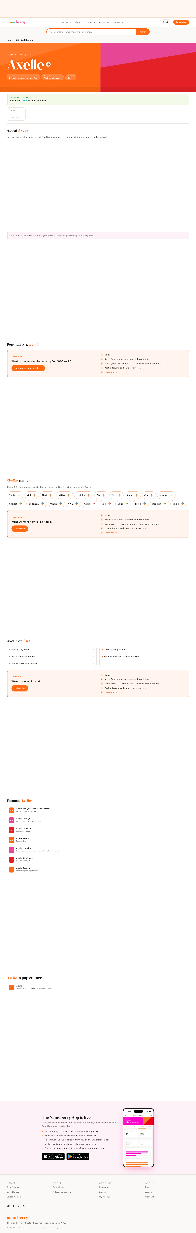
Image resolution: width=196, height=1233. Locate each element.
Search (142, 32)
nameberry (17, 1217)
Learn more (111, 372)
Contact (149, 1196)
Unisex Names (14, 1196)
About (148, 1192)
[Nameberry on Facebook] (13, 1206)
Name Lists (58, 1187)
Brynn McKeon (15, 55)
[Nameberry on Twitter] (8, 1206)
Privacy (33, 1228)
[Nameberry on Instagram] (23, 1206)
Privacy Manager (46, 1228)
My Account (105, 1196)
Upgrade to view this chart (28, 368)
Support (59, 1228)
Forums (102, 22)
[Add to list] (48, 64)
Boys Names (13, 1192)
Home (10, 40)
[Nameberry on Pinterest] (18, 1206)
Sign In (166, 22)
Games (116, 22)
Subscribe (181, 22)
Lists (77, 22)
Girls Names (13, 1187)
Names (65, 22)
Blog (147, 1187)
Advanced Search (62, 1192)
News (89, 22)
